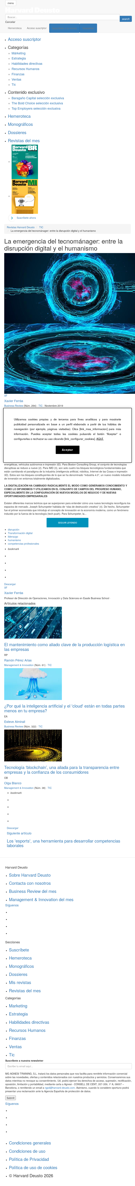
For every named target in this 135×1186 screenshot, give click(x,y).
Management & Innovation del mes (41, 899)
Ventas (16, 79)
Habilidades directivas (27, 63)
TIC (40, 405)
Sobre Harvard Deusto (30, 875)
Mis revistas (20, 982)
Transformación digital (20, 533)
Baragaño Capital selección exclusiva (38, 98)
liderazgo (13, 536)
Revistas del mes (24, 140)
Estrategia (19, 58)
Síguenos (12, 905)
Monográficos (20, 124)
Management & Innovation (19, 665)
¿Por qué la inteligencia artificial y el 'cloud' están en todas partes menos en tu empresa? (64, 708)
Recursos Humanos (25, 68)
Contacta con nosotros (30, 883)
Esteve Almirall (14, 721)
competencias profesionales (23, 543)
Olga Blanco (12, 783)
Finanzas (18, 74)
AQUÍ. (100, 439)
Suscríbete (19, 950)
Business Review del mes (32, 891)
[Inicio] (68, 10)
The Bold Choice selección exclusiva (37, 103)
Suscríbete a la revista (64, 28)
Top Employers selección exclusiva (36, 108)
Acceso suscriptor (37, 28)
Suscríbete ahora (26, 217)
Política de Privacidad (29, 1159)
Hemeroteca (15, 28)
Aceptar (67, 450)
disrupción (13, 529)
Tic (14, 84)
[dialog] (67, 435)
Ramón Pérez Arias (18, 660)
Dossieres (17, 132)
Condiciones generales (30, 1143)
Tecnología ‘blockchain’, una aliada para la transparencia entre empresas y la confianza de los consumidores (61, 769)
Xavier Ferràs (13, 400)
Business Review (13, 405)
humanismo (14, 540)
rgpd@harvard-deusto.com (60, 1087)
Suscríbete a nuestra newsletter (24, 1060)
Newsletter (88, 28)
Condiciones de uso (27, 1151)
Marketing (18, 1005)
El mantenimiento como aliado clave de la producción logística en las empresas (64, 646)
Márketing (18, 53)
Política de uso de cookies (33, 1167)
